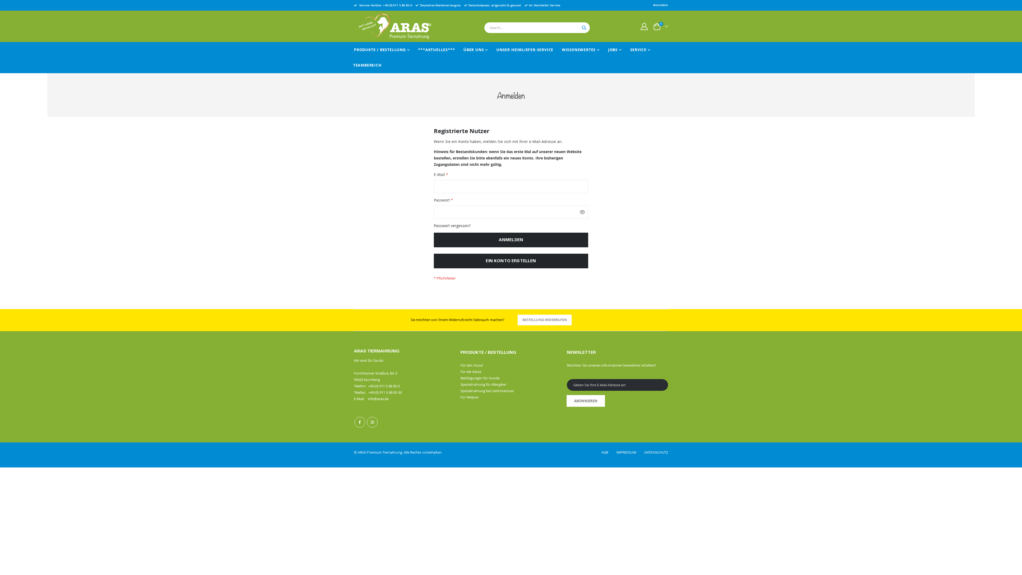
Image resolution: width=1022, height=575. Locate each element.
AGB (608, 452)
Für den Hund (471, 365)
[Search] (584, 28)
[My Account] (644, 26)
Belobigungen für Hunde (480, 378)
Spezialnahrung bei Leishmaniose (487, 390)
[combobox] (537, 27)
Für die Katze (470, 371)
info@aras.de (378, 398)
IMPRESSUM (630, 452)
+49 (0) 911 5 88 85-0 (397, 5)
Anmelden (660, 5)
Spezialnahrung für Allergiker (483, 384)
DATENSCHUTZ (656, 452)
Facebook (360, 422)
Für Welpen (469, 397)
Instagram (372, 422)
